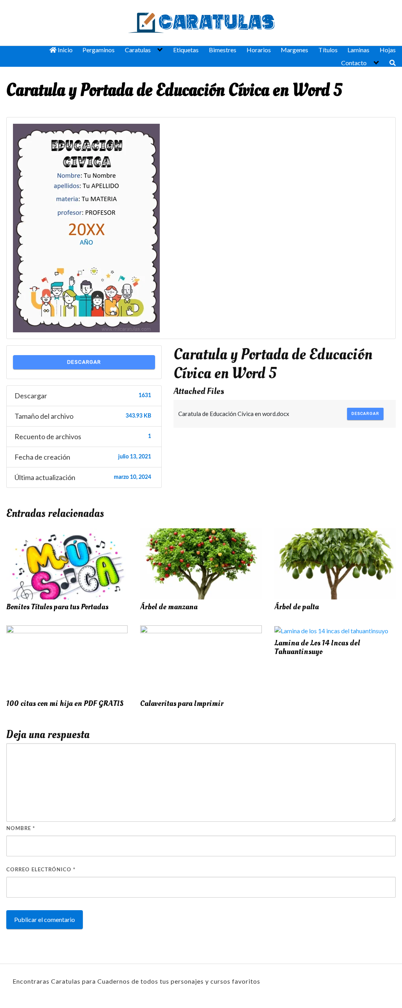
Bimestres (222, 49)
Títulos (328, 49)
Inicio (65, 49)
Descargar (84, 362)
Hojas (388, 49)
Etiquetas (186, 49)
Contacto (354, 62)
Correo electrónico (41, 869)
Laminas (358, 49)
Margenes (294, 49)
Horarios (259, 49)
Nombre (20, 828)
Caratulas (138, 49)
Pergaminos (98, 49)
